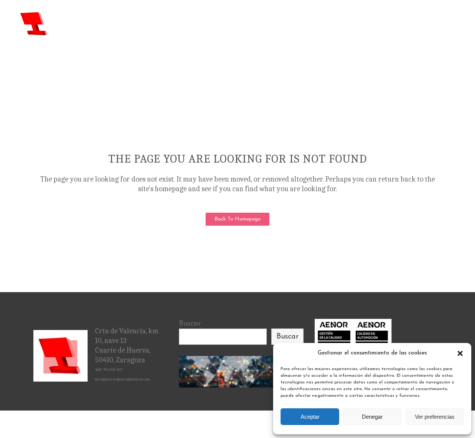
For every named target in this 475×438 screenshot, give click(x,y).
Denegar (372, 417)
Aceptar (310, 417)
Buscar (190, 323)
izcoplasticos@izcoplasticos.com (122, 379)
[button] (460, 353)
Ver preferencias (435, 417)
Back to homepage (237, 219)
